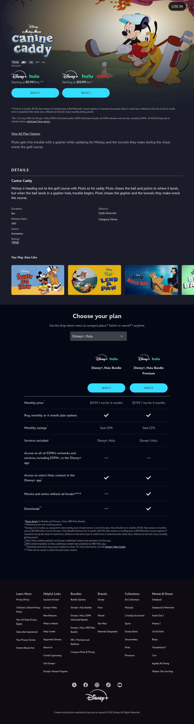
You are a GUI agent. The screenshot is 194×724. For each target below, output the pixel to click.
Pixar (100, 607)
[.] (74, 685)
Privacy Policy (22, 599)
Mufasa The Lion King (162, 671)
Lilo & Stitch (158, 631)
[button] (56, 594)
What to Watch (50, 623)
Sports (128, 623)
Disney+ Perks (50, 607)
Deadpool (157, 599)
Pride (127, 647)
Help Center (49, 631)
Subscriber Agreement (27, 632)
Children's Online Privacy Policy (28, 609)
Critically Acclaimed (134, 615)
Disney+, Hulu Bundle (81, 607)
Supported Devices (52, 639)
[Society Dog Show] (37, 280)
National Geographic (108, 631)
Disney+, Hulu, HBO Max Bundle (83, 629)
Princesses (130, 655)
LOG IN (177, 6)
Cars (154, 655)
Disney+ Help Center (115, 547)
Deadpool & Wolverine (163, 607)
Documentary (131, 639)
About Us (47, 647)
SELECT (35, 92)
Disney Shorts (131, 631)
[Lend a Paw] (94, 280)
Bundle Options (78, 599)
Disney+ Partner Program (55, 671)
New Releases (50, 615)
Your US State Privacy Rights (26, 621)
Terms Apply (31, 521)
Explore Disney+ (51, 599)
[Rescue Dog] (151, 280)
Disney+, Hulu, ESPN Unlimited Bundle (81, 617)
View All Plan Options (25, 134)
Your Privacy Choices (26, 640)
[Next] (187, 279)
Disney (101, 599)
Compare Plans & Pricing (83, 652)
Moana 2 (156, 623)
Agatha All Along (160, 663)
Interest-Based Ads (25, 648)
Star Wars (102, 623)
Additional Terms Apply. (38, 121)
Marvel (101, 615)
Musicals (129, 607)
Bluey (154, 639)
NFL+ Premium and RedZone (80, 642)
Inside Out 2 (158, 615)
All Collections (132, 599)
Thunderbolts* (159, 647)
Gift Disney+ (49, 663)
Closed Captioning (52, 655)
